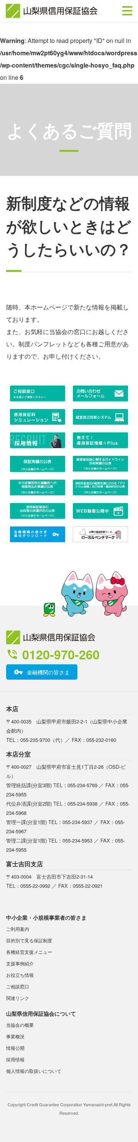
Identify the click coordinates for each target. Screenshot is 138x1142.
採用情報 (15, 1059)
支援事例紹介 (20, 963)
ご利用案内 (17, 928)
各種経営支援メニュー (29, 951)
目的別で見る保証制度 (29, 940)
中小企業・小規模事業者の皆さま (46, 917)
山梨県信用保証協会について (41, 1013)
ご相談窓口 (17, 986)
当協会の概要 (20, 1024)
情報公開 (15, 1047)
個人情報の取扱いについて (33, 1071)
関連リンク (17, 998)
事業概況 (15, 1036)
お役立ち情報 (20, 975)
